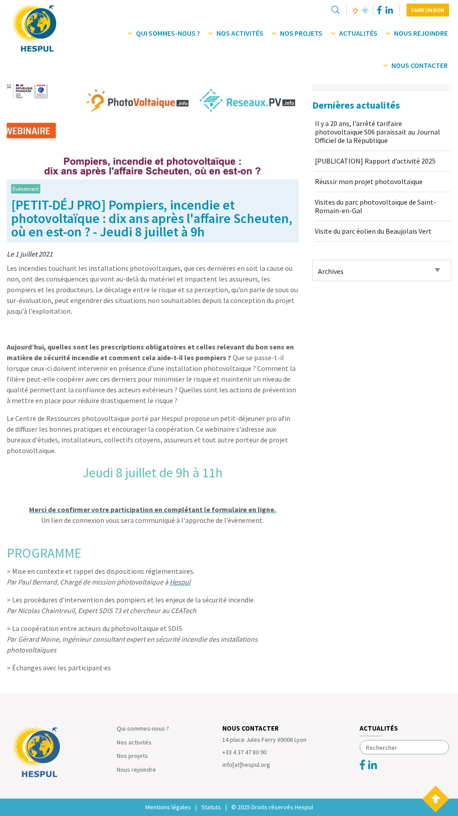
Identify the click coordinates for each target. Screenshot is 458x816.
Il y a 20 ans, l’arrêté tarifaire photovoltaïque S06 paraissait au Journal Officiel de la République (377, 132)
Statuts (211, 807)
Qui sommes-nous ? (143, 728)
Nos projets (132, 756)
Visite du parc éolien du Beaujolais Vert (373, 231)
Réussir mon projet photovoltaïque (369, 181)
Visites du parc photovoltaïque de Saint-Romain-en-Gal (375, 206)
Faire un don (427, 10)
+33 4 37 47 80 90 (244, 752)
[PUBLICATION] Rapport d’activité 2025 (375, 160)
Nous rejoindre (136, 770)
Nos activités (134, 742)
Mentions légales (168, 807)
